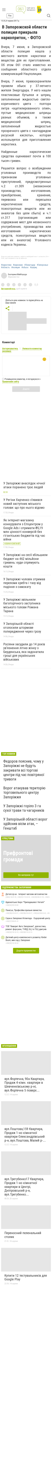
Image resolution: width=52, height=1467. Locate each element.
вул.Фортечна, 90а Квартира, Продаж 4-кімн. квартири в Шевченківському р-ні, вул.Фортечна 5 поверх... (24, 1084)
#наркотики (6, 265)
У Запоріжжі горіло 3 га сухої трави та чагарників (23, 808)
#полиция (15, 267)
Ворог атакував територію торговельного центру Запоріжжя (24, 792)
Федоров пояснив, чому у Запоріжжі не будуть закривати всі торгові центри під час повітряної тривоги (23, 770)
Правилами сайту (10, 381)
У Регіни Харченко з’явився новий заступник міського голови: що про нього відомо (24, 503)
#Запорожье (42, 265)
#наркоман (18, 265)
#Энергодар (29, 265)
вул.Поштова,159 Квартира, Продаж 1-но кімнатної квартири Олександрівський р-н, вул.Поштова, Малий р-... (25, 1134)
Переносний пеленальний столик (22, 1235)
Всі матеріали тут (26, 875)
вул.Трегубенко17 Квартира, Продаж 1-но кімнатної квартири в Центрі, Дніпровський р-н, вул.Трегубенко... (24, 1186)
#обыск (24, 267)
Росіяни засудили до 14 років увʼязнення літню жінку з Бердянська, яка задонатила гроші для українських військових (24, 651)
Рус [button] (10, 15)
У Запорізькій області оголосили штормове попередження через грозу (22, 627)
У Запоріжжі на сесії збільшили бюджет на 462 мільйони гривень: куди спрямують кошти (25, 560)
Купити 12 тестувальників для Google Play (25, 1277)
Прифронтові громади (18, 856)
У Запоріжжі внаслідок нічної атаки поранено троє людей (24, 485)
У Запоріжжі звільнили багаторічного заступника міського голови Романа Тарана (21, 605)
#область (5, 267)
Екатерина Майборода (17, 274)
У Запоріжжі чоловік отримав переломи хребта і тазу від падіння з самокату (24, 583)
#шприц (33, 267)
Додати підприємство (26, 950)
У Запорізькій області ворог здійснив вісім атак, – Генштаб (25, 823)
